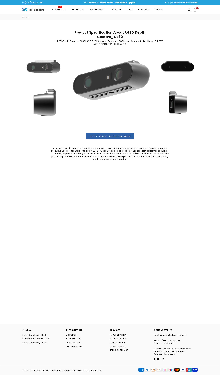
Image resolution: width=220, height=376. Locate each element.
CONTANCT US (73, 338)
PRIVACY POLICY (118, 346)
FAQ (130, 9)
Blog (158, 9)
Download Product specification (110, 136)
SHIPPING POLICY (118, 338)
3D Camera (58, 9)
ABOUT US (71, 335)
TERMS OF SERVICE (119, 350)
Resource (76, 9)
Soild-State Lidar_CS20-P (35, 342)
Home (25, 17)
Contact (143, 9)
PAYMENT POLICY (118, 335)
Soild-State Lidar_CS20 (34, 335)
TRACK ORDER (73, 342)
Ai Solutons (97, 9)
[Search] (189, 9)
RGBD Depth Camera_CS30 (36, 338)
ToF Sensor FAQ (74, 346)
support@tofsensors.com (183, 2)
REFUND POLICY (117, 342)
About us (116, 9)
